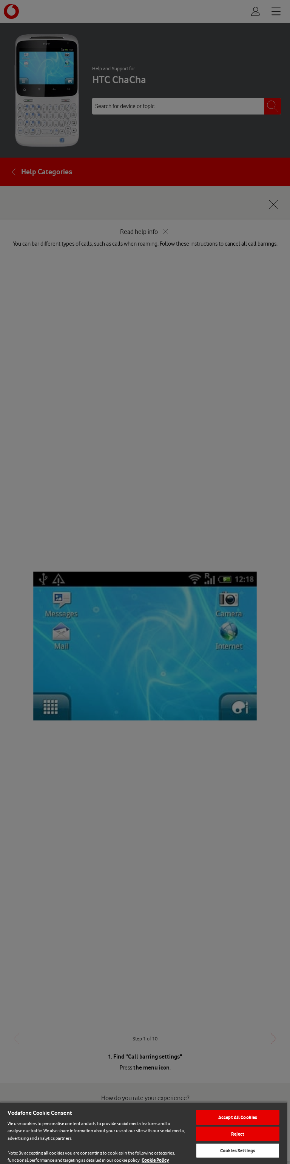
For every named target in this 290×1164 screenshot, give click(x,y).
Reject (237, 1134)
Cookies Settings (237, 1150)
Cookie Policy (155, 1160)
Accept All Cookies (237, 1117)
